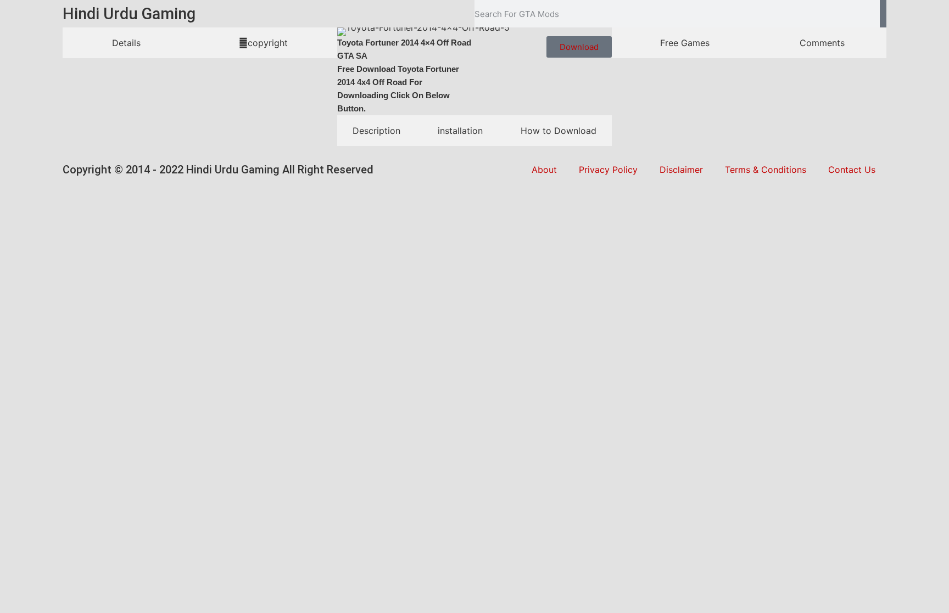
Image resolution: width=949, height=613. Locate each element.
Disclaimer (681, 169)
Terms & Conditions (765, 169)
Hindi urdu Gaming (129, 13)
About (544, 169)
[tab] (126, 42)
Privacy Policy (608, 169)
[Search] (883, 13)
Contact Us (851, 169)
